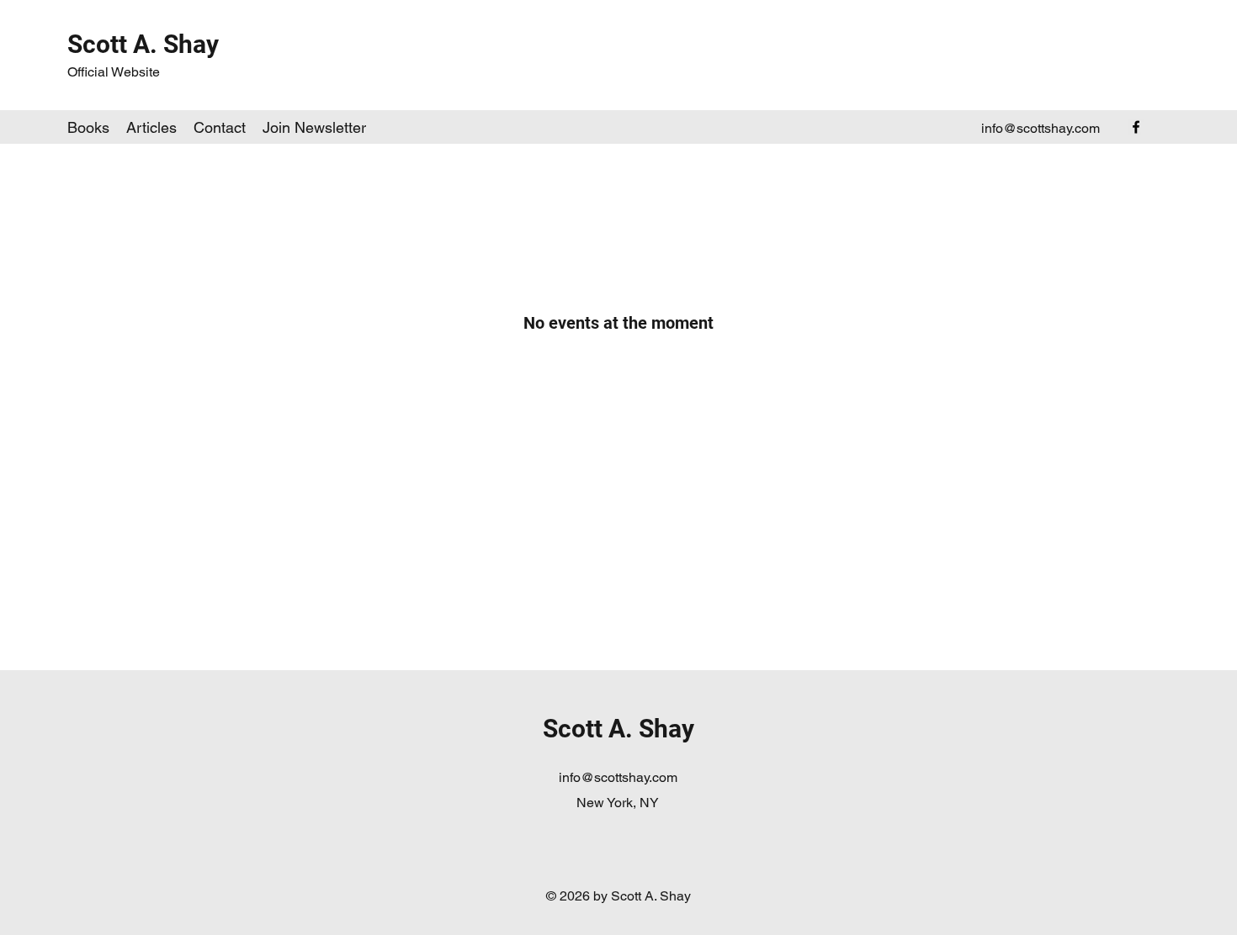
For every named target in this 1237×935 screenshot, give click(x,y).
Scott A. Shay (143, 44)
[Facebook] (1136, 127)
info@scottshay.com (1040, 128)
